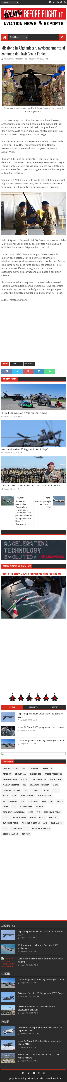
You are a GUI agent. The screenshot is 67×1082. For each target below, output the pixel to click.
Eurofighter (39, 779)
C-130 (30, 812)
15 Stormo (33, 801)
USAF (46, 790)
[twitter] (53, 2)
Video (6, 807)
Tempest (26, 834)
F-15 (38, 812)
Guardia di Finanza (39, 785)
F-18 (44, 801)
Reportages (55, 779)
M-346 (55, 785)
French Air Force (52, 812)
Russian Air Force (41, 829)
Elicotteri (16, 364)
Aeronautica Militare (14, 769)
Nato (5, 796)
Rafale (42, 818)
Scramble (35, 790)
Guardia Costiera (11, 790)
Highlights (35, 774)
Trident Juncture (31, 823)
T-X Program (26, 807)
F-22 (14, 807)
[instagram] (61, 2)
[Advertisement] (33, 27)
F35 (24, 785)
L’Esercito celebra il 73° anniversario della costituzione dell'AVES (31, 485)
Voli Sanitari (27, 796)
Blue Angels (56, 823)
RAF (51, 801)
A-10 (45, 823)
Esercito (29, 364)
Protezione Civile (19, 829)
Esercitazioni (10, 779)
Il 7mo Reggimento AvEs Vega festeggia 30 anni (24, 413)
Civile (55, 790)
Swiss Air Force (10, 823)
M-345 (14, 796)
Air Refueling (45, 796)
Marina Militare (11, 785)
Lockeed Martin (18, 818)
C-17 (5, 829)
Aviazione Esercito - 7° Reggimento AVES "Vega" (24, 449)
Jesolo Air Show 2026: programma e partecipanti (31, 573)
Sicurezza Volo (10, 834)
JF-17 (5, 818)
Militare (25, 779)
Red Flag (53, 818)
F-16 (22, 801)
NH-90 (32, 818)
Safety (60, 801)
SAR (26, 790)
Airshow (7, 774)
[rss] (64, 2)
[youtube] (57, 2)
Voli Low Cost (10, 801)
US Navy (39, 807)
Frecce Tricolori (53, 774)
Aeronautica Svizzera (13, 812)
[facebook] (50, 2)
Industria (20, 774)
